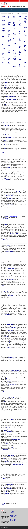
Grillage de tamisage (9, 418)
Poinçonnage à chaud (9, 279)
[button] (7, 7)
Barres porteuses (7, 314)
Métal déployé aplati (13, 231)
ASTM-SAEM (6, 109)
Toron (5, 436)
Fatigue (5, 224)
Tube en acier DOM (10, 198)
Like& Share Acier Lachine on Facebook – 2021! (13, 520)
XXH (4, 502)
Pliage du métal (6, 134)
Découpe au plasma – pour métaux (15, 370)
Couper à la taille (7, 180)
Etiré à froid (7, 177)
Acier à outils (7, 461)
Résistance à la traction (10, 455)
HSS (4, 283)
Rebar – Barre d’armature (12, 397)
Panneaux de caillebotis (9, 251)
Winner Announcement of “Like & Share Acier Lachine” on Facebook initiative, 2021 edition (13, 516)
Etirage (9, 202)
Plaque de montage (9, 347)
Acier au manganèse (10, 324)
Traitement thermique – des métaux (15, 269)
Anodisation (7, 104)
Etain (4, 458)
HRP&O (5, 282)
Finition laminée (7, 340)
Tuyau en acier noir (8, 137)
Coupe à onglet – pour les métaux (11, 342)
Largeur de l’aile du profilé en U (16, 439)
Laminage (6, 304)
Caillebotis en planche (9, 378)
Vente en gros (7, 493)
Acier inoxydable (9, 431)
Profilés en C (7, 179)
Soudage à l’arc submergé (13, 444)
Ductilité (6, 207)
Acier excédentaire (9, 446)
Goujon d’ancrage (7, 443)
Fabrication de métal (10, 330)
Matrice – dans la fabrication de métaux (16, 191)
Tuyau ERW (7, 216)
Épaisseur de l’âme (9, 488)
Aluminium (6, 87)
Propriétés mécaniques (12, 327)
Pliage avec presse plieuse (12, 384)
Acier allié (6, 82)
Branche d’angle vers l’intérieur (10, 96)
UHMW (5, 473)
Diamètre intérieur (11, 295)
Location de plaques (9, 381)
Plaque (5, 380)
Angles (5, 91)
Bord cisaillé (8, 427)
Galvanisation (8, 245)
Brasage (5, 148)
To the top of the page (5, 152)
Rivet (4, 401)
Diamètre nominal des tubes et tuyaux (17, 464)
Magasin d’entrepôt (10, 484)
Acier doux (6, 336)
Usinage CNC (9, 167)
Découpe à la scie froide (10, 174)
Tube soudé (7, 489)
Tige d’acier (5, 408)
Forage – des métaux (10, 204)
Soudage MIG (8, 334)
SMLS (5, 430)
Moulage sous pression (9, 195)
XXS (4, 503)
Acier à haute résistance (11, 268)
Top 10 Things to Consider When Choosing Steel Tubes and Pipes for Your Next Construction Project (13, 512)
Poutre (4, 127)
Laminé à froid (9, 171)
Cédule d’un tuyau (10, 419)
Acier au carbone (8, 158)
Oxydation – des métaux (12, 357)
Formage (6, 237)
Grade (5, 248)
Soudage (6, 491)
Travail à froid (8, 175)
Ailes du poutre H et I (11, 266)
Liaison (5, 144)
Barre (4, 122)
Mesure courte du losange (16, 447)
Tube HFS (6, 274)
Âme (4, 487)
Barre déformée (8, 190)
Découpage (5, 140)
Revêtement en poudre (10, 377)
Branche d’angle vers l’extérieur (11, 99)
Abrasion (6, 75)
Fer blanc (6, 460)
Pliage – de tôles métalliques (14, 233)
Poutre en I (6, 291)
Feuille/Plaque (6, 429)
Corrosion (6, 178)
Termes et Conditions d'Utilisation (4, 527)
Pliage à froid (8, 169)
